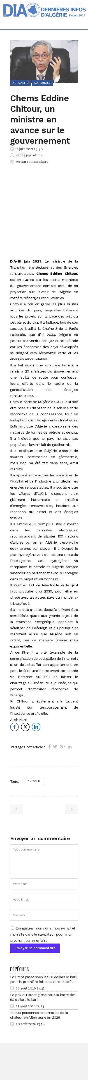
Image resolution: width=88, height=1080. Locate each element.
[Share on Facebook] (49, 746)
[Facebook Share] (14, 727)
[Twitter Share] (25, 727)
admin (37, 155)
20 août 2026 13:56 (30, 1024)
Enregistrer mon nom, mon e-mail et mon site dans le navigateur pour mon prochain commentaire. (42, 934)
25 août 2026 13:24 (29, 1006)
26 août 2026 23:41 (29, 988)
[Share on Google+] (62, 746)
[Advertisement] (44, 212)
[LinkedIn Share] (36, 727)
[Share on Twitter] (55, 746)
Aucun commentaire (32, 161)
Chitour (34, 781)
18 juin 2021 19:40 (29, 149)
